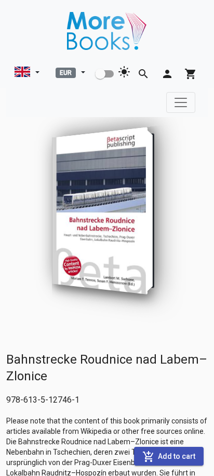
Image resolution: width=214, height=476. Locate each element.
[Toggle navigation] (180, 102)
